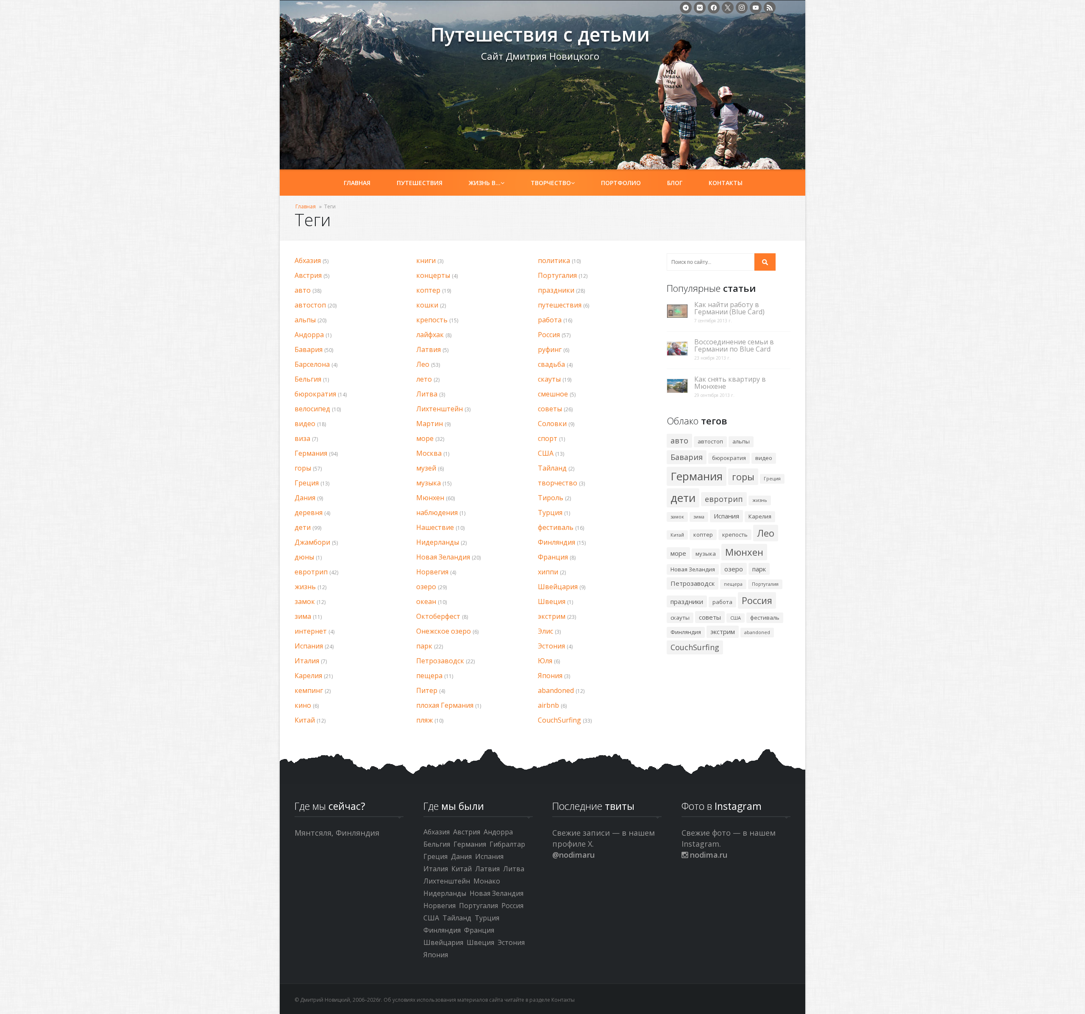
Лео (422, 364)
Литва (426, 394)
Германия (311, 453)
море (425, 438)
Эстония (551, 646)
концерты (433, 275)
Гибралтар (507, 844)
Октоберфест (438, 616)
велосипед (312, 408)
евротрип (311, 571)
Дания (305, 497)
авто (303, 290)
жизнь (305, 586)
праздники (556, 290)
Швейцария (558, 586)
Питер (426, 690)
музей (426, 468)
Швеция (551, 601)
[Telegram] (686, 8)
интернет (311, 631)
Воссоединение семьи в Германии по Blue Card (734, 345)
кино (303, 705)
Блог (674, 183)
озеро (426, 586)
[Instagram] (742, 8)
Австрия (308, 275)
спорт (547, 438)
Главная (357, 183)
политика (554, 260)
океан (426, 601)
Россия (549, 334)
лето (424, 379)
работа (550, 319)
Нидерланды (437, 542)
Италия (307, 660)
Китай (305, 720)
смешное (553, 394)
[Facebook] (714, 8)
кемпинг (309, 690)
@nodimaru (573, 855)
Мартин (429, 423)
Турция (550, 512)
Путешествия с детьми (357, 38)
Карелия (308, 675)
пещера (429, 675)
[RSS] (770, 8)
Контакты (726, 183)
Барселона (312, 364)
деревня (309, 512)
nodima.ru (707, 855)
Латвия (428, 349)
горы (303, 468)
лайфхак (430, 334)
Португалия (557, 275)
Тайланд (552, 468)
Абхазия (308, 260)
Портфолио (621, 183)
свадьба (551, 364)
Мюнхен (430, 497)
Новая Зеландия (443, 557)
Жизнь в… (485, 183)
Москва (429, 453)
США (546, 453)
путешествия (559, 305)
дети (303, 527)
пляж (424, 720)
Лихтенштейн (439, 408)
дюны (304, 557)
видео (305, 423)
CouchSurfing (559, 720)
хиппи (548, 571)
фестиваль (555, 527)
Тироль (550, 497)
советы (550, 408)
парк (424, 646)
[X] (728, 8)
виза (302, 438)
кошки (427, 305)
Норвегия (432, 571)
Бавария (309, 349)
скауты (549, 379)
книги (426, 260)
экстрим (551, 616)
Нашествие (435, 527)
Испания (309, 646)
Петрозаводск (440, 660)
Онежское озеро (443, 631)
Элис (545, 631)
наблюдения (437, 512)
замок (305, 601)
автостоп (310, 305)
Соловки (552, 423)
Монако (486, 881)
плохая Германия (444, 705)
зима (303, 616)
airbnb (548, 705)
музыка (428, 483)
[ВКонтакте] (700, 8)
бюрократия (315, 394)
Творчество (551, 183)
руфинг (550, 349)
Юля (545, 660)
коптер (428, 290)
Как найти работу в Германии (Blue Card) (729, 308)
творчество (557, 483)
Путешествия (419, 183)
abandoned (556, 690)
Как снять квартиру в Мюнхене (730, 383)
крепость (432, 319)
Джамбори (312, 542)
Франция (553, 557)
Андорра (309, 334)
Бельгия (308, 379)
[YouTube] (756, 8)
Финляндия (556, 542)
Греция (307, 483)
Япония (550, 675)
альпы (305, 319)
